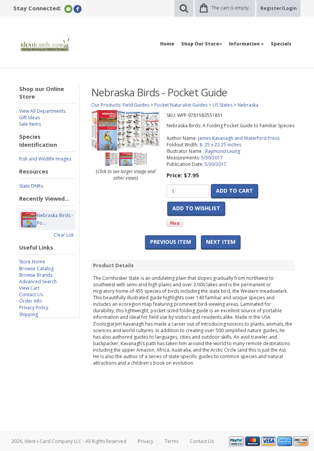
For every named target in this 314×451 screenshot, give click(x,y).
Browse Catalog (36, 268)
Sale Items (30, 124)
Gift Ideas (29, 117)
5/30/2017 (212, 157)
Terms (171, 441)
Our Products (105, 105)
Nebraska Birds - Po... (55, 219)
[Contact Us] (68, 8)
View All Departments (42, 111)
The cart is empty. (230, 8)
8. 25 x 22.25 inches (220, 144)
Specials (281, 44)
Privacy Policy (33, 307)
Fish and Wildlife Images (45, 159)
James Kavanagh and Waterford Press (239, 138)
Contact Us (31, 294)
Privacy (145, 441)
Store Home (32, 261)
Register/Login (278, 8)
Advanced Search (38, 281)
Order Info (30, 301)
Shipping (28, 314)
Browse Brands (35, 275)
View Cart (29, 288)
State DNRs (31, 186)
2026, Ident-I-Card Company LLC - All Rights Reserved (68, 441)
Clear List (64, 235)
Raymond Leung (222, 151)
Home (167, 44)
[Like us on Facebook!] (78, 8)
